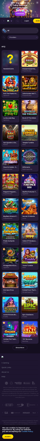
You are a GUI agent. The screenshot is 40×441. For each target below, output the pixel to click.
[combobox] (20, 30)
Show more (20, 347)
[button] (22, 37)
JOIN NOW (20, 14)
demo (29, 59)
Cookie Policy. (27, 431)
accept (8, 436)
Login (26, 21)
